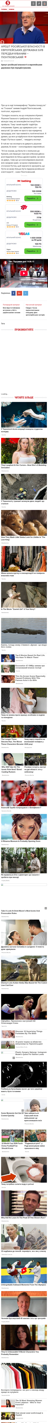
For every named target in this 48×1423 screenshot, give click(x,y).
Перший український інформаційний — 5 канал (8, 3)
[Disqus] (24, 364)
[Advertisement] (24, 216)
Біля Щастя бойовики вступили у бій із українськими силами (11, 310)
